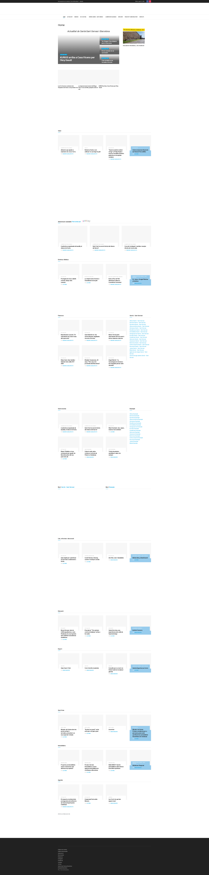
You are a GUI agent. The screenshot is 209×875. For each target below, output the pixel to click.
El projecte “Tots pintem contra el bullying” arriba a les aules (92, 632)
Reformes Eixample (135, 436)
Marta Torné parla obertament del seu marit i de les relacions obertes (116, 336)
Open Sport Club (66, 668)
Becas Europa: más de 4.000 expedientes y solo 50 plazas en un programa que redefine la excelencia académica (68, 633)
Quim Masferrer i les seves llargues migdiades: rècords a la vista (92, 336)
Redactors (60, 857)
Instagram (60, 858)
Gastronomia (88, 449)
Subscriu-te (60, 853)
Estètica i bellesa (89, 276)
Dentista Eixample (134, 415)
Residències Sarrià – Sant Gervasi (138, 330)
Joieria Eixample (134, 441)
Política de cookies (62, 849)
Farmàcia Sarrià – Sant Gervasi (138, 324)
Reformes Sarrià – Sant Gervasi (138, 342)
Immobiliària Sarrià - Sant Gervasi (139, 763)
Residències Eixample (135, 423)
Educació (63, 628)
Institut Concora (137, 630)
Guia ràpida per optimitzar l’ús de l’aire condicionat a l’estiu (68, 559)
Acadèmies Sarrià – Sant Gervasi (138, 337)
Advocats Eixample (135, 432)
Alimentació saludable (66, 147)
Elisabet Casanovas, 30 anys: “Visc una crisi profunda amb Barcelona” (92, 361)
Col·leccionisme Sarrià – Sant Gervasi (139, 344)
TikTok (59, 864)
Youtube (60, 862)
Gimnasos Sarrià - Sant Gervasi (140, 666)
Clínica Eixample (134, 414)
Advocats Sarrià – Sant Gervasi (138, 339)
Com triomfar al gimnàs (92, 668)
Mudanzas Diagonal (138, 765)
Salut (86, 147)
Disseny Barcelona (89, 555)
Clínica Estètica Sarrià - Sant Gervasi (140, 277)
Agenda (110, 797)
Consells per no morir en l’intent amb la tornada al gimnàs (116, 669)
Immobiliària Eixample (135, 425)
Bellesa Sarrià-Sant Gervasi (115, 276)
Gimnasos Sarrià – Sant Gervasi (138, 328)
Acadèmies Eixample (135, 430)
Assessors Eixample (135, 434)
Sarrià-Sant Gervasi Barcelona (65, 866)
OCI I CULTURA (83, 16)
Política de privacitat (62, 851)
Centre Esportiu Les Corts (140, 668)
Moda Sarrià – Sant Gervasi (137, 350)
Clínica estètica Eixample (136, 419)
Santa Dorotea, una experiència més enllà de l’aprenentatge (116, 632)
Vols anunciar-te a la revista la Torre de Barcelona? (68, 1)
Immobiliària (64, 762)
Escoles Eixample (134, 428)
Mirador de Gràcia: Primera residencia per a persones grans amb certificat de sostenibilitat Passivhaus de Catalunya (140, 733)
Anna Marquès (137, 283)
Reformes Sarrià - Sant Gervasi (140, 555)
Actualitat (70, 16)
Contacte (81, 1)
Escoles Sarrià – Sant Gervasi (137, 335)
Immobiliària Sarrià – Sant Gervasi (138, 331)
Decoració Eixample (135, 439)
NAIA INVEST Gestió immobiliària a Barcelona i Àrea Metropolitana (116, 766)
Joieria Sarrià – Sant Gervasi (137, 348)
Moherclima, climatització (140, 558)
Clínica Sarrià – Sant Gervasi (137, 320)
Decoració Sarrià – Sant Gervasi (138, 346)
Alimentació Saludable (111, 16)
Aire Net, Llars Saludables (116, 558)
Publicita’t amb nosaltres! (131, 16)
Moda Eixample (134, 443)
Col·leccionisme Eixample (136, 437)
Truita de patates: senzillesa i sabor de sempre (115, 453)
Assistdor (111, 729)
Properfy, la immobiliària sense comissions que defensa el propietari (68, 766)
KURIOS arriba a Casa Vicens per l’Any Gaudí (77, 59)
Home (64, 16)
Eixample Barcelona (62, 868)
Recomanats (61, 855)
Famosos (76, 16)
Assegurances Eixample (136, 426)
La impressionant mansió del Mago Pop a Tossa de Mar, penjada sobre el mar (88, 87)
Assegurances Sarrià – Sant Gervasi (139, 333)
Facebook (60, 860)
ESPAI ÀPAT (120, 16)
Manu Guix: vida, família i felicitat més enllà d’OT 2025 (68, 361)
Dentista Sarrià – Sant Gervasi (137, 322)
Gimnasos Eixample (135, 421)
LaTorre (136, 154)
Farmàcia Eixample (135, 417)
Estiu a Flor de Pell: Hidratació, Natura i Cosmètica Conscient (115, 280)
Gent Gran (63, 727)
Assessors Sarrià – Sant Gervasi (138, 341)
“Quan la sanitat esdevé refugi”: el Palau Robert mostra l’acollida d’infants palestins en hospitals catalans (116, 153)
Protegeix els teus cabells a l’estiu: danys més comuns (68, 280)
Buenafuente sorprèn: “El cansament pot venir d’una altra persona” (68, 336)
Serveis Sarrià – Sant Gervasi (96, 16)
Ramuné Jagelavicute (67, 63)
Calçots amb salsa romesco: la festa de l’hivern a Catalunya (91, 453)
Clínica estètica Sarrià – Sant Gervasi (139, 326)
